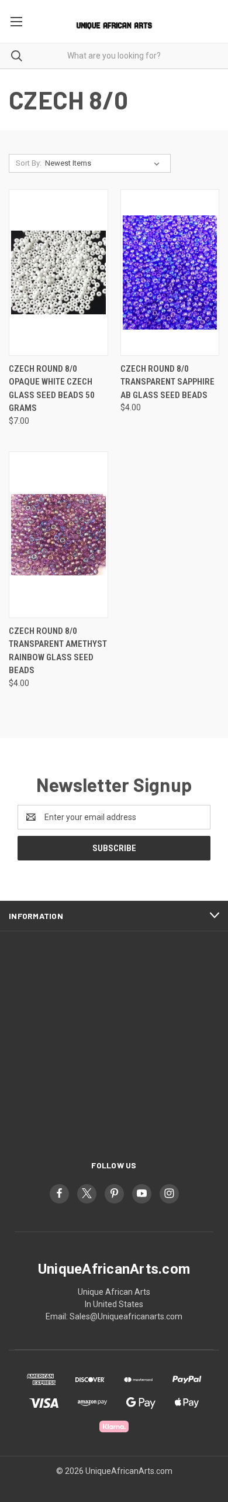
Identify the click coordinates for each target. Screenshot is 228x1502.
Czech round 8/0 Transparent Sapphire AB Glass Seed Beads (167, 382)
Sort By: (29, 163)
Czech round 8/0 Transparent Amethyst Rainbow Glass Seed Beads (58, 651)
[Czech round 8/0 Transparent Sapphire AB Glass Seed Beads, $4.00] (170, 272)
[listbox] (104, 163)
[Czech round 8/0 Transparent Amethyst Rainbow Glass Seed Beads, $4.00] (58, 535)
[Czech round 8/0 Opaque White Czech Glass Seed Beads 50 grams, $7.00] (58, 272)
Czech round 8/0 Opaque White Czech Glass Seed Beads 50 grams (52, 389)
